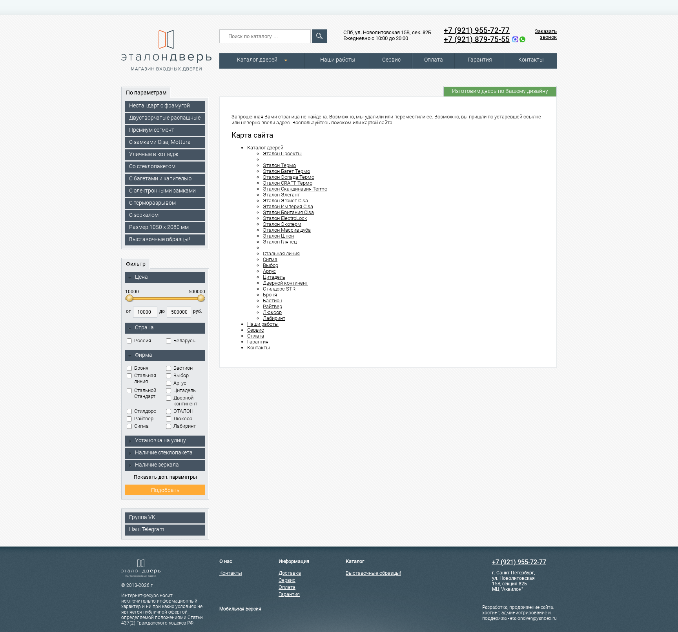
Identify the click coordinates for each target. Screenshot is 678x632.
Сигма (141, 426)
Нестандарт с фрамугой (159, 105)
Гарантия (480, 59)
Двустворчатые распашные (164, 117)
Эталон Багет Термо (286, 171)
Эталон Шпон (278, 236)
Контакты (531, 59)
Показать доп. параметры (165, 477)
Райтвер (143, 418)
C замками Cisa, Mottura (160, 142)
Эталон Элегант (281, 195)
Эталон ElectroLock (285, 218)
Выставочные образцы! (159, 239)
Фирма (143, 355)
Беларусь (184, 340)
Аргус (179, 383)
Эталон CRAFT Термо (287, 183)
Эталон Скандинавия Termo (295, 189)
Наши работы (337, 59)
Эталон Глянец (280, 242)
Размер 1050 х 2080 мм (159, 227)
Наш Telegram (146, 529)
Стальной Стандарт (145, 393)
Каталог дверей (257, 59)
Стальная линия (145, 378)
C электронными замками (162, 190)
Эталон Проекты (282, 153)
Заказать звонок (546, 34)
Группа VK (142, 517)
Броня (141, 368)
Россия (142, 340)
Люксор (182, 418)
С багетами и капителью (160, 178)
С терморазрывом (152, 203)
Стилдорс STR (279, 289)
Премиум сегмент (151, 130)
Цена (141, 277)
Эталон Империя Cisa (288, 206)
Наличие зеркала (157, 464)
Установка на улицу (160, 440)
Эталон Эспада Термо (288, 177)
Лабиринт (184, 426)
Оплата (433, 59)
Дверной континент (185, 401)
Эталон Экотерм (282, 224)
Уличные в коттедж (154, 154)
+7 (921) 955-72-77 (477, 30)
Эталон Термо (279, 165)
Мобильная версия (240, 609)
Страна (144, 327)
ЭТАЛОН (183, 411)
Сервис (391, 59)
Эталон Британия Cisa (288, 212)
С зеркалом (144, 215)
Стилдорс (145, 411)
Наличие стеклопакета (164, 452)
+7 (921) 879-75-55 (477, 39)
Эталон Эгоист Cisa (285, 200)
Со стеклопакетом (152, 166)
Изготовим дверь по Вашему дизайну (500, 91)
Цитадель (184, 390)
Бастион (183, 368)
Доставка (290, 573)
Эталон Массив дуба (287, 230)
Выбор (181, 375)
